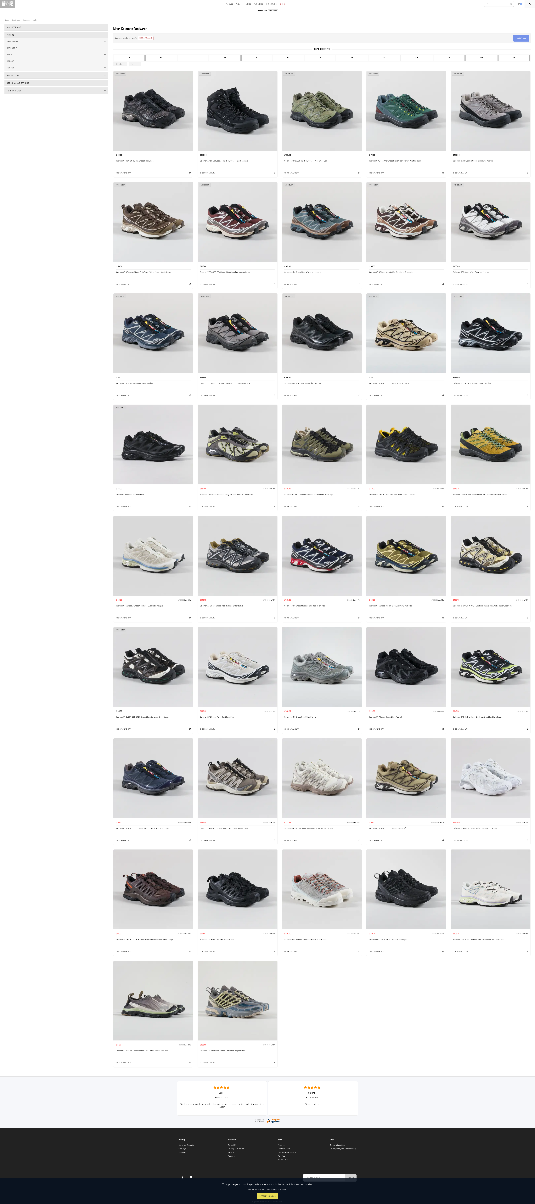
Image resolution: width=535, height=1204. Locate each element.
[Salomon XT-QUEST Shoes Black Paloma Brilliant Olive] (237, 555)
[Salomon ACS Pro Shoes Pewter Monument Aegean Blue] (237, 1000)
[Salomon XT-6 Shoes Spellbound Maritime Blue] (153, 333)
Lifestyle (271, 4)
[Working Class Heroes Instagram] (191, 1178)
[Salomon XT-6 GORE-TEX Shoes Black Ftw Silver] (491, 333)
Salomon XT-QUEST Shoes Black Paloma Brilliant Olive (221, 606)
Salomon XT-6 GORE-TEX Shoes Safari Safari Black (389, 383)
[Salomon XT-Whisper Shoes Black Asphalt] (406, 667)
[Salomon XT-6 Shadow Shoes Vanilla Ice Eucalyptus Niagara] (153, 555)
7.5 (225, 58)
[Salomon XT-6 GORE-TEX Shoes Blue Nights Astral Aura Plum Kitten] (153, 778)
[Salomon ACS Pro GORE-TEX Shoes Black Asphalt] (406, 889)
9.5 (352, 58)
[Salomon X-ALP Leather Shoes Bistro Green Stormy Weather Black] (406, 111)
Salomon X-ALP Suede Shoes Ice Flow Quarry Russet (305, 939)
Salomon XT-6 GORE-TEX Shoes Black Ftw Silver (472, 383)
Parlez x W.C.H (233, 4)
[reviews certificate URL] (267, 1120)
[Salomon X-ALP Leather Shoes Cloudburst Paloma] (491, 111)
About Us (281, 1145)
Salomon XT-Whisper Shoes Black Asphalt (385, 717)
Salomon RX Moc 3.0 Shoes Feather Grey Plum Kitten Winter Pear (142, 1050)
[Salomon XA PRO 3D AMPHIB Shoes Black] (237, 889)
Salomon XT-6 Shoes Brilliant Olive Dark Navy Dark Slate (391, 606)
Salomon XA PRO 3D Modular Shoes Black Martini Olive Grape (308, 494)
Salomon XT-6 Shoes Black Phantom (130, 494)
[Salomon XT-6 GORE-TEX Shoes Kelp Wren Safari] (406, 778)
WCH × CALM (283, 1159)
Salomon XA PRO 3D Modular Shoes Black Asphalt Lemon (391, 494)
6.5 (161, 58)
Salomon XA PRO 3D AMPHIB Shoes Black (217, 939)
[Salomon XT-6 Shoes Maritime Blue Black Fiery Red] (322, 555)
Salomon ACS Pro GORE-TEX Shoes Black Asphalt (388, 939)
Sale (282, 4)
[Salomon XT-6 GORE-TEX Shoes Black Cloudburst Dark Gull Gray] (237, 333)
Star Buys (182, 1148)
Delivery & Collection (236, 1148)
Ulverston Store (284, 1148)
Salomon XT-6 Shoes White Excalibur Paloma (471, 272)
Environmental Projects (287, 1152)
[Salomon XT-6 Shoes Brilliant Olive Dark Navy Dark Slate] (406, 555)
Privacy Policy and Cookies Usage (343, 1148)
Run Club (281, 1156)
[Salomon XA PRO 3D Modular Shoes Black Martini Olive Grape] (322, 444)
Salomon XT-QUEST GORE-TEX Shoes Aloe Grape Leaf (305, 161)
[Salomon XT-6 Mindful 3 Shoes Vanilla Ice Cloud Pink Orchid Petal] (491, 889)
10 (384, 58)
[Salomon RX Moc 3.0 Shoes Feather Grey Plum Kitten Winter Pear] (153, 1000)
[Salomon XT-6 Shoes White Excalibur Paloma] (491, 222)
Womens (258, 4)
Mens (248, 4)
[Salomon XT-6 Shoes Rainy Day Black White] (237, 667)
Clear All (521, 38)
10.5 (416, 58)
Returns (231, 1152)
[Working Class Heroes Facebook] (183, 1178)
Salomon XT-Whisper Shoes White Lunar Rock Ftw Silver (475, 828)
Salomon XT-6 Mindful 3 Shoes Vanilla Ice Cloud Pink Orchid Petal (478, 939)
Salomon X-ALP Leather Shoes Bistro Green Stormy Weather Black (395, 161)
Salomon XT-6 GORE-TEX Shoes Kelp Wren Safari (388, 828)
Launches (182, 1152)
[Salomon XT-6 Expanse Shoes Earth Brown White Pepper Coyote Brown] (153, 222)
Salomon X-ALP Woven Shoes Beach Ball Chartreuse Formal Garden (480, 494)
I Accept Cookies (267, 1195)
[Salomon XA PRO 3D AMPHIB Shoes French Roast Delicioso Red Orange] (153, 889)
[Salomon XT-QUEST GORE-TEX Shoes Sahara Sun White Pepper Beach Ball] (491, 555)
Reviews (231, 1156)
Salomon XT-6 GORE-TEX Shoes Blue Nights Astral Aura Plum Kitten (142, 828)
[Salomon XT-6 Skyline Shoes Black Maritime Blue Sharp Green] (491, 667)
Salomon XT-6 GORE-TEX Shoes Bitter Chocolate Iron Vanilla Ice (225, 272)
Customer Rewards (186, 1145)
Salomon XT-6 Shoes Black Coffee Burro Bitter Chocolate (391, 272)
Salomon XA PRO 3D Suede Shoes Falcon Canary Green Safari (224, 828)
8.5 (288, 58)
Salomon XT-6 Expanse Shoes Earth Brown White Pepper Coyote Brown (143, 272)
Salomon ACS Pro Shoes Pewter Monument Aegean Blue (222, 1050)
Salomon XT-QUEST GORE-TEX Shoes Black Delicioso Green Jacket (142, 717)
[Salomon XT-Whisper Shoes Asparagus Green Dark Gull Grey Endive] (237, 444)
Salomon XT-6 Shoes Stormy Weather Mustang (302, 272)
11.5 (481, 58)
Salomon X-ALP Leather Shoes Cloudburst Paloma (473, 161)
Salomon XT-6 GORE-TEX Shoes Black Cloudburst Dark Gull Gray (225, 383)
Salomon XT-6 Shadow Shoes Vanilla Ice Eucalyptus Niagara (139, 606)
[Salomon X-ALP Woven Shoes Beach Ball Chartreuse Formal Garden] (491, 444)
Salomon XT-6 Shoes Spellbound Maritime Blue (134, 383)
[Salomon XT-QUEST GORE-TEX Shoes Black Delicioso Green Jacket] (153, 667)
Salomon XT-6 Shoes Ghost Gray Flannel (300, 717)
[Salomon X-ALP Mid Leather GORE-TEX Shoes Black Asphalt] (237, 111)
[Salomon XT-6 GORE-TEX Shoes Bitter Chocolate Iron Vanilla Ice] (237, 222)
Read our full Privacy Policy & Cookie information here (267, 1189)
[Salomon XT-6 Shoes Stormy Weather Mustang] (322, 222)
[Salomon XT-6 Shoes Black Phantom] (153, 444)
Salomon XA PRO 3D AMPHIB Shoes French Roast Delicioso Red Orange (144, 939)
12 (514, 58)
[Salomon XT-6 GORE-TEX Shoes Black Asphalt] (322, 333)
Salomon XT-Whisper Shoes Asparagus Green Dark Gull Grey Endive (226, 494)
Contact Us (232, 1145)
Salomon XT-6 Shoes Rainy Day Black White (217, 717)
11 (449, 58)
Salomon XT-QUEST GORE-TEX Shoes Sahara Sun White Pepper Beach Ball (482, 606)
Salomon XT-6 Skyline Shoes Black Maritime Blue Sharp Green (477, 717)
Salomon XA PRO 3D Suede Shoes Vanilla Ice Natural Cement (308, 828)
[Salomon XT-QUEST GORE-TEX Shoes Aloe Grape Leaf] (322, 111)
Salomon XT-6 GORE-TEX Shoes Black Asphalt (302, 383)
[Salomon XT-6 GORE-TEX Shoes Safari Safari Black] (406, 333)
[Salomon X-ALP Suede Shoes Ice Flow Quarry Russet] (322, 889)
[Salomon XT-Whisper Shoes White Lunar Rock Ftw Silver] (491, 778)
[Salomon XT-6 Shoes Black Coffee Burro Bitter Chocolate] (406, 222)
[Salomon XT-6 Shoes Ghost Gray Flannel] (322, 667)
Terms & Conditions (338, 1145)
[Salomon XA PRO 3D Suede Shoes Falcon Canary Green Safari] (237, 778)
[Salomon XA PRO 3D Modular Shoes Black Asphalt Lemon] (406, 444)
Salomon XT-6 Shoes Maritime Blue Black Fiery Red (304, 606)
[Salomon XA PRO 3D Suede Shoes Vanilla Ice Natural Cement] (322, 778)
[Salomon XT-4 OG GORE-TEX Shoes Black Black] (153, 111)
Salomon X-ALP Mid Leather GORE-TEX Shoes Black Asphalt (224, 161)
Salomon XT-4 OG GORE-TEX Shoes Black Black (134, 161)
